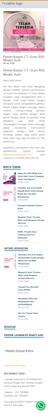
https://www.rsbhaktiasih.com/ (17, 154)
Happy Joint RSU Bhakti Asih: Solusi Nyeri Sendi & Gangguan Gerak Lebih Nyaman (31, 176)
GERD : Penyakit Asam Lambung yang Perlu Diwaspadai (27, 235)
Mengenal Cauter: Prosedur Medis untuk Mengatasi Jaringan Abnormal (31, 220)
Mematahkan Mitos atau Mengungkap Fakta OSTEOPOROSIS (28, 302)
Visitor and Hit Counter (14, 365)
